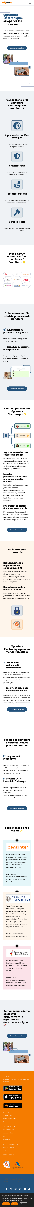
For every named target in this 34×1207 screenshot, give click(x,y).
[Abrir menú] (30, 2)
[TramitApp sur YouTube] (25, 1189)
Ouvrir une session (8, 1147)
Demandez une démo (17, 48)
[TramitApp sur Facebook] (6, 1190)
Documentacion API (9, 1154)
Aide (4, 1151)
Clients (5, 1136)
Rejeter (15, 1204)
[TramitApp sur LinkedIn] (20, 1189)
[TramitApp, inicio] (7, 2)
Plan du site (6, 1139)
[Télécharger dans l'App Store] (12, 1099)
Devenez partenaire (9, 1122)
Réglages (23, 1204)
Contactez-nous (7, 1115)
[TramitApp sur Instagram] (16, 1190)
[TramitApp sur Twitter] (11, 1190)
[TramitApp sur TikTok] (29, 1189)
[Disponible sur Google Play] (12, 1090)
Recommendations (8, 1133)
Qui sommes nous (8, 1130)
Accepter (6, 1204)
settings (20, 1200)
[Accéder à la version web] (12, 1108)
